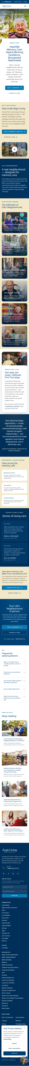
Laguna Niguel (6, 925)
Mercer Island (6, 993)
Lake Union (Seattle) (8, 980)
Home (3, 11)
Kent (3, 972)
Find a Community (7, 1017)
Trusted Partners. (18, 1)
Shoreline (5, 1006)
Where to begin (13, 593)
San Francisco (6, 936)
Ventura (4, 941)
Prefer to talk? (15, 639)
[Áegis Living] (6, 6)
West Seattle (5, 1008)
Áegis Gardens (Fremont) (9, 907)
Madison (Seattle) (7, 988)
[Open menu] (25, 6)
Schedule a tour (14, 93)
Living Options (10, 11)
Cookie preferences (14, 1057)
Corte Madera (6, 915)
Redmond (5, 1003)
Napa (3, 931)
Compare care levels (13, 587)
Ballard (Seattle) (6, 960)
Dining (4, 1024)
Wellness (18, 1021)
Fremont (4, 920)
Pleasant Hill (5, 933)
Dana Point (5, 918)
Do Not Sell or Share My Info (8, 1060)
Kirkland (4, 975)
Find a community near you (13, 131)
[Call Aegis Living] (26, 1057)
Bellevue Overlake (7, 965)
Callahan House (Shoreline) (10, 967)
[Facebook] (8, 873)
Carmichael (5, 913)
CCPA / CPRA (5, 1057)
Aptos (3, 910)
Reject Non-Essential (14, 1048)
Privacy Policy (7, 1039)
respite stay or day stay (12, 406)
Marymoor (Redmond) (8, 990)
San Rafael (5, 938)
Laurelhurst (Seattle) (8, 983)
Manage (14, 1043)
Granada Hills (6, 923)
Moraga (4, 928)
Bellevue (4, 962)
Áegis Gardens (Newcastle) (10, 955)
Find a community (13, 87)
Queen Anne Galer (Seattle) (10, 995)
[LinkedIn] (13, 873)
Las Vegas (5, 948)
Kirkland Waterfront (8, 978)
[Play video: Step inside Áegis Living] (14, 149)
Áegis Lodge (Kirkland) (8, 957)
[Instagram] (3, 873)
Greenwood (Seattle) (8, 970)
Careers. (25, 1)
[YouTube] (18, 873)
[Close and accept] (24, 1028)
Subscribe (14, 895)
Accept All (14, 1053)
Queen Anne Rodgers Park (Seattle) (12, 998)
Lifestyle (4, 1021)
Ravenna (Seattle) (7, 1001)
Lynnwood (5, 985)
